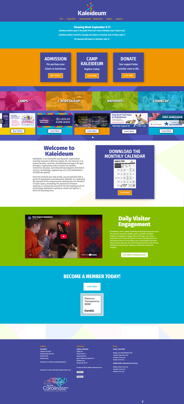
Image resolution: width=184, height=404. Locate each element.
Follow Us (80, 372)
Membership (97, 19)
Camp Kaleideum (85, 19)
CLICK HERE (92, 75)
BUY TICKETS (55, 75)
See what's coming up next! (134, 255)
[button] (2, 121)
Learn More (17, 131)
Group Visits (71, 19)
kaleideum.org (44, 358)
